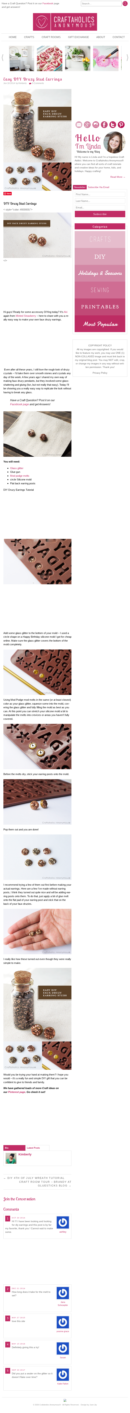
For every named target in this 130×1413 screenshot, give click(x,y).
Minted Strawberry (26, 315)
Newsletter (79, 187)
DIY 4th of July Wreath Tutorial (33, 1178)
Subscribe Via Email (98, 187)
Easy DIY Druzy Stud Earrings (32, 79)
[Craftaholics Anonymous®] (65, 21)
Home (13, 37)
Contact (119, 37)
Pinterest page (16, 1092)
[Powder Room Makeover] (21, 58)
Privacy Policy (100, 372)
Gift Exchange (78, 37)
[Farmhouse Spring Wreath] (77, 58)
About (100, 37)
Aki (65, 311)
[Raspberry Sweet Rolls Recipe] (49, 58)
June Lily (93, 1405)
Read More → (117, 177)
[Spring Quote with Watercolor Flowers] (105, 58)
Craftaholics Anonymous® (50, 1405)
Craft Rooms (51, 37)
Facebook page (19, 404)
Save (9, 193)
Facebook (47, 3)
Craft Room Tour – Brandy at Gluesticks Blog (45, 1183)
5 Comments (38, 83)
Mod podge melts (19, 475)
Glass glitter (16, 468)
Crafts (29, 37)
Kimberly (22, 83)
